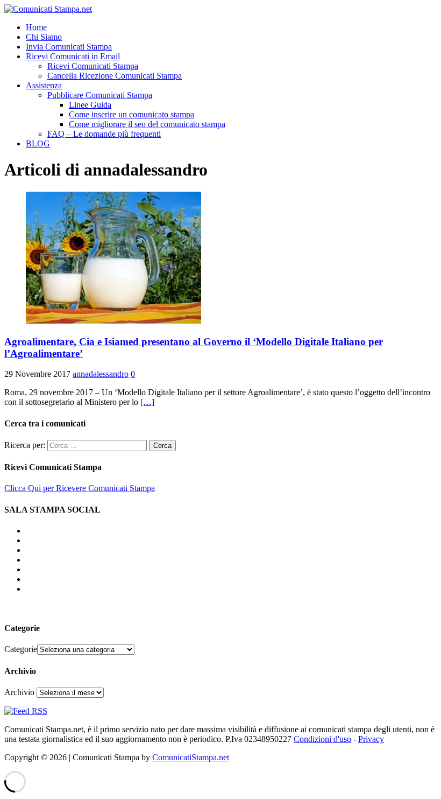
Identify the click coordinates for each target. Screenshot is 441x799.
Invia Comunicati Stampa (69, 46)
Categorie (20, 649)
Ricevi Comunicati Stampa (92, 66)
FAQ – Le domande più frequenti (104, 133)
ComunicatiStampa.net (190, 757)
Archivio (19, 692)
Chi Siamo (44, 36)
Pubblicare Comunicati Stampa (99, 95)
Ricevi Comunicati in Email (73, 56)
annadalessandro (101, 374)
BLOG (38, 143)
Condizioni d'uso (322, 739)
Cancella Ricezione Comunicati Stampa (114, 75)
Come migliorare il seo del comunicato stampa (147, 124)
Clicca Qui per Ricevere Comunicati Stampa (79, 488)
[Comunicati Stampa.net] (48, 8)
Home (36, 27)
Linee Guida (90, 104)
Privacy (371, 739)
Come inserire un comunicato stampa (131, 114)
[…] (147, 401)
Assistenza (44, 85)
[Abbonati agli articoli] (25, 711)
